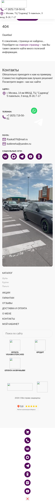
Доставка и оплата (14, 308)
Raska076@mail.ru (17, 139)
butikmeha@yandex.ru (19, 144)
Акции (6, 292)
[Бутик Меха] (14, 3)
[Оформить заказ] (27, 440)
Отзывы (7, 303)
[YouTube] (27, 491)
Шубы (5, 278)
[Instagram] (27, 483)
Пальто (5, 286)
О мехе (6, 313)
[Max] (27, 457)
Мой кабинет (10, 324)
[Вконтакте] (27, 449)
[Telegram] (27, 466)
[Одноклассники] (27, 474)
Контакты (8, 318)
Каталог (7, 273)
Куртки (5, 282)
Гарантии (8, 298)
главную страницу (29, 45)
